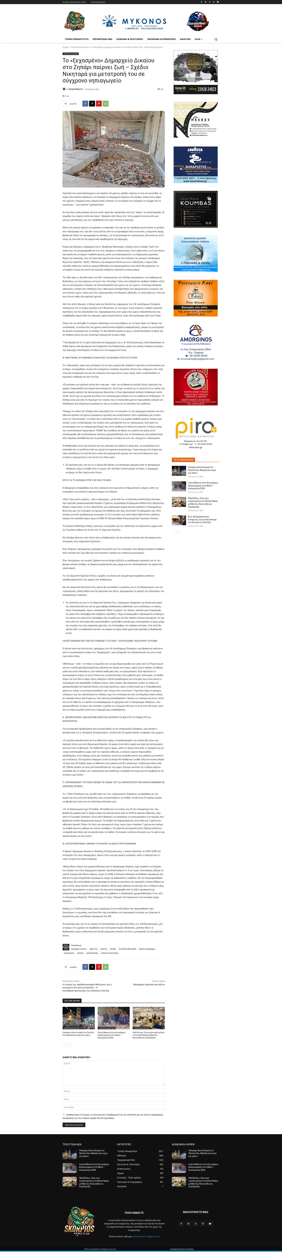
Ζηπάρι (113, 949)
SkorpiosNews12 (75, 89)
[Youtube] (217, 2)
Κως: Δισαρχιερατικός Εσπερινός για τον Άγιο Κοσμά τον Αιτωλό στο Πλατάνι (202, 519)
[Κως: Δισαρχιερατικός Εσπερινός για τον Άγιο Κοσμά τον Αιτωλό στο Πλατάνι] (179, 520)
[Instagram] (205, 2)
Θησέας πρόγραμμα (147, 949)
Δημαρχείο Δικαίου (79, 949)
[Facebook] (201, 2)
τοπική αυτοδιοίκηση (109, 953)
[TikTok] (209, 2)
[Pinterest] (99, 104)
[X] (213, 2)
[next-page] (69, 1045)
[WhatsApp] (106, 104)
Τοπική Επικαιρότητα (79, 47)
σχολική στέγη (92, 953)
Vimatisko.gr (76, 945)
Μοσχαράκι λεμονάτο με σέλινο (149, 984)
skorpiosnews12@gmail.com (146, 1236)
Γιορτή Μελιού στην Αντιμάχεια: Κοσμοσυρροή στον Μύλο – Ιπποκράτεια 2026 (112, 1035)
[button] (215, 39)
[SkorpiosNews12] (64, 89)
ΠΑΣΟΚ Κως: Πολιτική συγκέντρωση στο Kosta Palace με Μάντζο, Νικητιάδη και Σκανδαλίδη (148, 1035)
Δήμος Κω (94, 949)
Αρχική (65, 47)
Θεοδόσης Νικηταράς (127, 949)
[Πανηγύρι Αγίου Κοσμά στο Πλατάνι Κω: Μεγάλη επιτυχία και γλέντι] (79, 1018)
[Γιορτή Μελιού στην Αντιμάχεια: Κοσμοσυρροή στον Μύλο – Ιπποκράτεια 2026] (114, 1018)
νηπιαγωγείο (69, 953)
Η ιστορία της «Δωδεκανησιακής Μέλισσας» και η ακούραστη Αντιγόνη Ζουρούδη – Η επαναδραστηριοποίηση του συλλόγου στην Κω (87, 987)
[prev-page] (64, 1045)
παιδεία (80, 953)
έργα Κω (103, 949)
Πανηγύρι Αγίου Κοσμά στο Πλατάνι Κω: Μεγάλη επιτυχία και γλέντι (202, 470)
